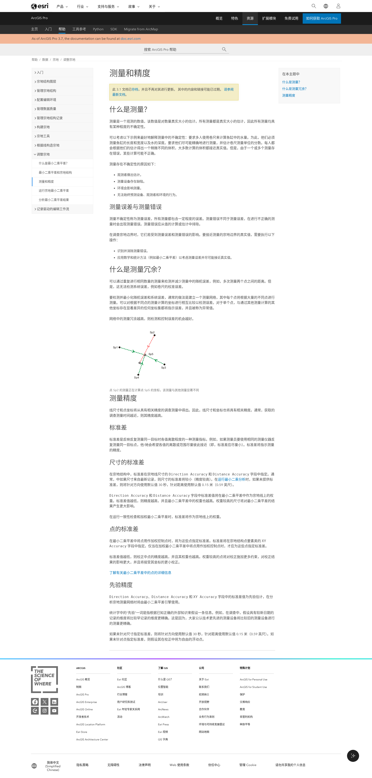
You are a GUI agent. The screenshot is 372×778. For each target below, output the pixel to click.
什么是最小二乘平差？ (54, 163)
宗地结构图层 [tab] (46, 81)
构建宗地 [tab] (43, 127)
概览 (219, 18)
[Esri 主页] (40, 6)
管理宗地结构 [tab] (46, 91)
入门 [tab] (40, 72)
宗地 (56, 60)
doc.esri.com (131, 39)
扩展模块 (269, 18)
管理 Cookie (247, 765)
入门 (48, 29)
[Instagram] (44, 711)
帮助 (62, 29)
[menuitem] (93, 679)
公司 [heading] (201, 668)
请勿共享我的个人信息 (290, 765)
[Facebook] (35, 702)
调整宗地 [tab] (43, 154)
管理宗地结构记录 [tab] (50, 118)
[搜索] (314, 6)
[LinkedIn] (54, 702)
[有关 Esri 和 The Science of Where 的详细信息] (44, 680)
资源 (250, 18)
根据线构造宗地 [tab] (48, 145)
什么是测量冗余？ (295, 89)
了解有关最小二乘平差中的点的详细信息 (140, 573)
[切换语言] (326, 6)
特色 (234, 18)
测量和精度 (46, 181)
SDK (113, 29)
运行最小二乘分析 (231, 479)
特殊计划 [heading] (245, 668)
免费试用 (291, 18)
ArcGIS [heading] (80, 668)
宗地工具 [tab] (43, 136)
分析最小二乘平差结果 (54, 200)
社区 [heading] (119, 668)
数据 (45, 60)
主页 (34, 29)
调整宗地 (69, 60)
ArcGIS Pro (39, 18)
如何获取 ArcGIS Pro (322, 18)
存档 (135, 89)
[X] (44, 702)
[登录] (338, 6)
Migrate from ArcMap (141, 29)
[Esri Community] (35, 711)
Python (98, 29)
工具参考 (79, 29)
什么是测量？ (292, 82)
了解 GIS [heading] (163, 668)
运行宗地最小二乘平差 (54, 190)
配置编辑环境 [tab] (46, 100)
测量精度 (288, 95)
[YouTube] (54, 711)
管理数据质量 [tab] (46, 109)
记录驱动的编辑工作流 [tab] (53, 209)
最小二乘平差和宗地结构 (55, 172)
